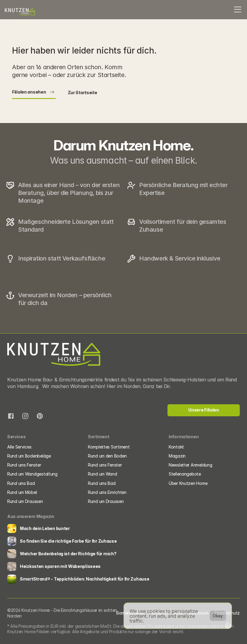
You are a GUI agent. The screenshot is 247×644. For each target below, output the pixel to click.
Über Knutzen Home (188, 483)
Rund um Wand (102, 473)
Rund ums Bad (21, 483)
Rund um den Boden (107, 455)
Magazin (177, 455)
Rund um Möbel (22, 492)
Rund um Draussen (25, 501)
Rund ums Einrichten (107, 492)
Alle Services (19, 446)
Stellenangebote (185, 473)
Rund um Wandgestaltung (32, 473)
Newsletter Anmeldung (190, 464)
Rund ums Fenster (24, 464)
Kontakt (176, 446)
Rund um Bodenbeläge (29, 455)
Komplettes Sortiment (109, 446)
